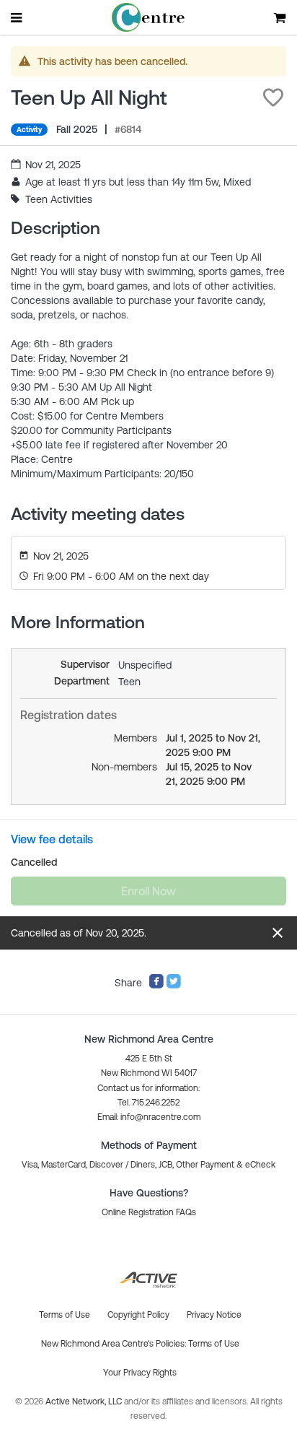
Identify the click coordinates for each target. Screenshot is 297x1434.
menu (17, 17)
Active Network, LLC (84, 1401)
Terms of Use (213, 1344)
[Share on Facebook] (156, 985)
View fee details (52, 839)
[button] (273, 97)
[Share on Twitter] (173, 985)
